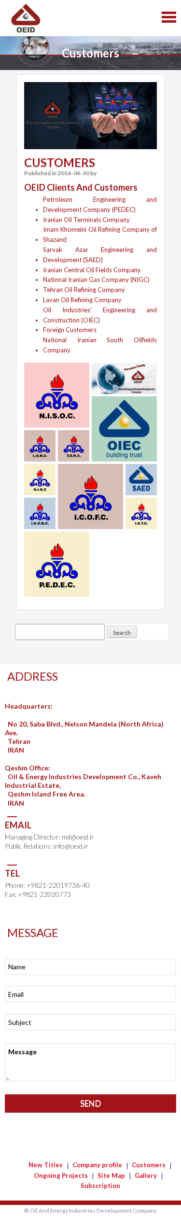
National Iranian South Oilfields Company (100, 345)
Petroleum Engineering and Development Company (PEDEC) (100, 204)
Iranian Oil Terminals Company (86, 220)
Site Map (111, 1175)
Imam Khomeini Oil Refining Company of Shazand (100, 234)
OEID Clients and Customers (81, 187)
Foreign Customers (70, 330)
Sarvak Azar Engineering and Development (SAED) (100, 255)
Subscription (100, 1185)
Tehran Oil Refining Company (84, 290)
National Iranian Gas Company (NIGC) (96, 279)
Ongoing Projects (61, 1175)
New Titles (45, 1165)
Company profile (97, 1165)
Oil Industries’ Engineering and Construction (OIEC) (100, 315)
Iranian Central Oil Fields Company (92, 270)
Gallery (146, 1175)
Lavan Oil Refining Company (82, 300)
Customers (149, 1165)
